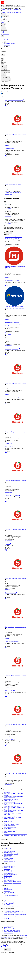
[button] (2, 31)
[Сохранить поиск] (2, 59)
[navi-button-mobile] (2, 36)
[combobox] (8, 51)
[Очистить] (3, 55)
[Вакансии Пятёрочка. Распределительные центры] (15, 120)
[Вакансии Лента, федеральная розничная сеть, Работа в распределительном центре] (15, 296)
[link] (3, 28)
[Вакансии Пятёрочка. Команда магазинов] (15, 170)
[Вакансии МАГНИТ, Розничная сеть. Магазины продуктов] (15, 256)
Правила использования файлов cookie (11, 12)
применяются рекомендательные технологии (14, 936)
